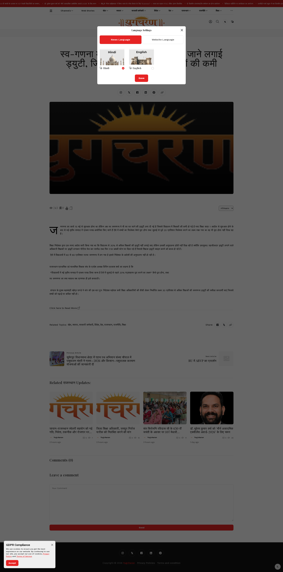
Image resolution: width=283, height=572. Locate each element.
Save (141, 78)
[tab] (121, 39)
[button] (52, 545)
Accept (12, 563)
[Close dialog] (182, 30)
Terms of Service (24, 556)
